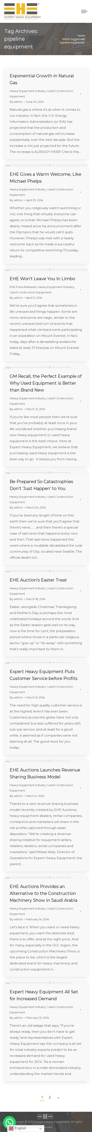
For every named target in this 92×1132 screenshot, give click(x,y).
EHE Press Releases (23, 287)
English (20, 1128)
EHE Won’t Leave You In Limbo (42, 278)
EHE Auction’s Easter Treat (38, 580)
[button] (9, 1122)
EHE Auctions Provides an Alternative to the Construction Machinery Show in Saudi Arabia (43, 893)
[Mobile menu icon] (84, 11)
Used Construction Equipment (31, 292)
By (16, 101)
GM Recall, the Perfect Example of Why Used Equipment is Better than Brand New (46, 383)
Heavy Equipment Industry (28, 91)
